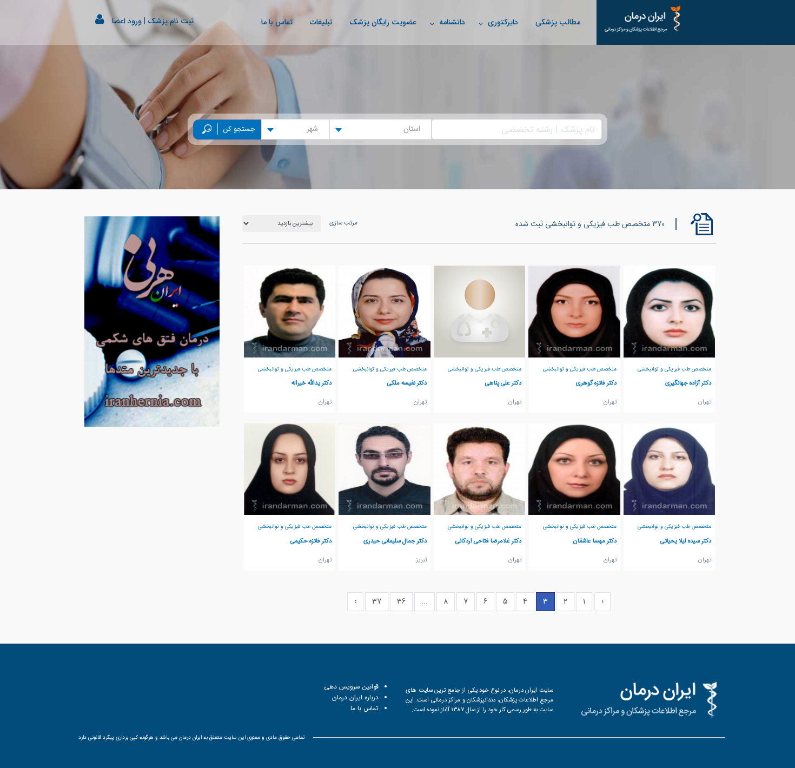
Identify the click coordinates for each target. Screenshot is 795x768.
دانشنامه (452, 22)
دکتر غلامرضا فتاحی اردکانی (488, 541)
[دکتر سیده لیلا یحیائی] (670, 469)
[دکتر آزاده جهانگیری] (670, 311)
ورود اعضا (127, 21)
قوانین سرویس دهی (351, 686)
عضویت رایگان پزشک (382, 22)
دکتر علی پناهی (503, 383)
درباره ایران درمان (355, 697)
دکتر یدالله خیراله (312, 383)
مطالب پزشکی (557, 22)
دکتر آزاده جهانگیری (688, 383)
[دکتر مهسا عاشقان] (574, 469)
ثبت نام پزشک (171, 21)
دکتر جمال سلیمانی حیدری (395, 541)
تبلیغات (321, 22)
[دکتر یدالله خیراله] (290, 311)
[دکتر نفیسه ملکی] (384, 311)
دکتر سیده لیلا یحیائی (685, 541)
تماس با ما (277, 22)
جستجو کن (239, 129)
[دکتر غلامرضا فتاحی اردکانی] (480, 469)
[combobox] (380, 129)
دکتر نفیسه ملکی (407, 383)
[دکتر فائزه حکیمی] (290, 469)
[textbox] (415, 129)
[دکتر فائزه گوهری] (574, 311)
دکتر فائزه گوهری (596, 383)
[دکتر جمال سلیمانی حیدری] (384, 469)
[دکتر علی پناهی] (480, 311)
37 (376, 601)
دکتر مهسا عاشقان (595, 541)
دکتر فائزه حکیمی (311, 541)
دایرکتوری (503, 22)
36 (401, 601)
